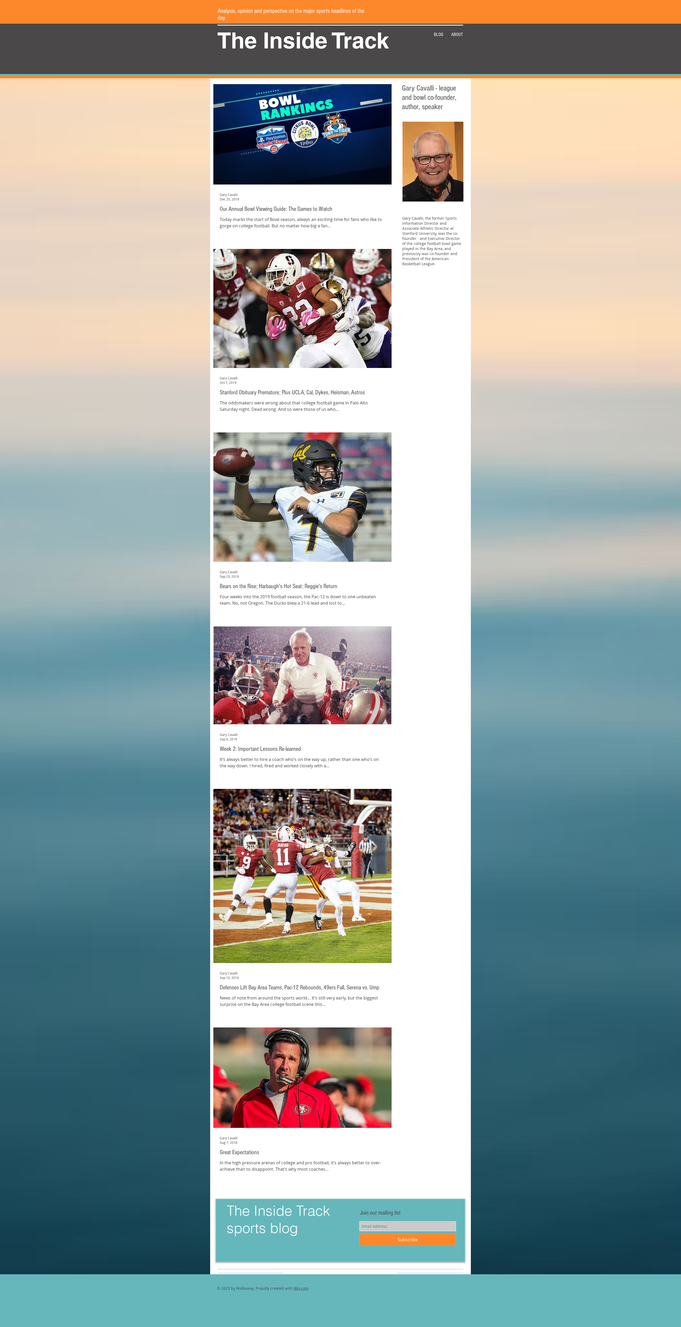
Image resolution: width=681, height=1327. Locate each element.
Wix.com (301, 1288)
